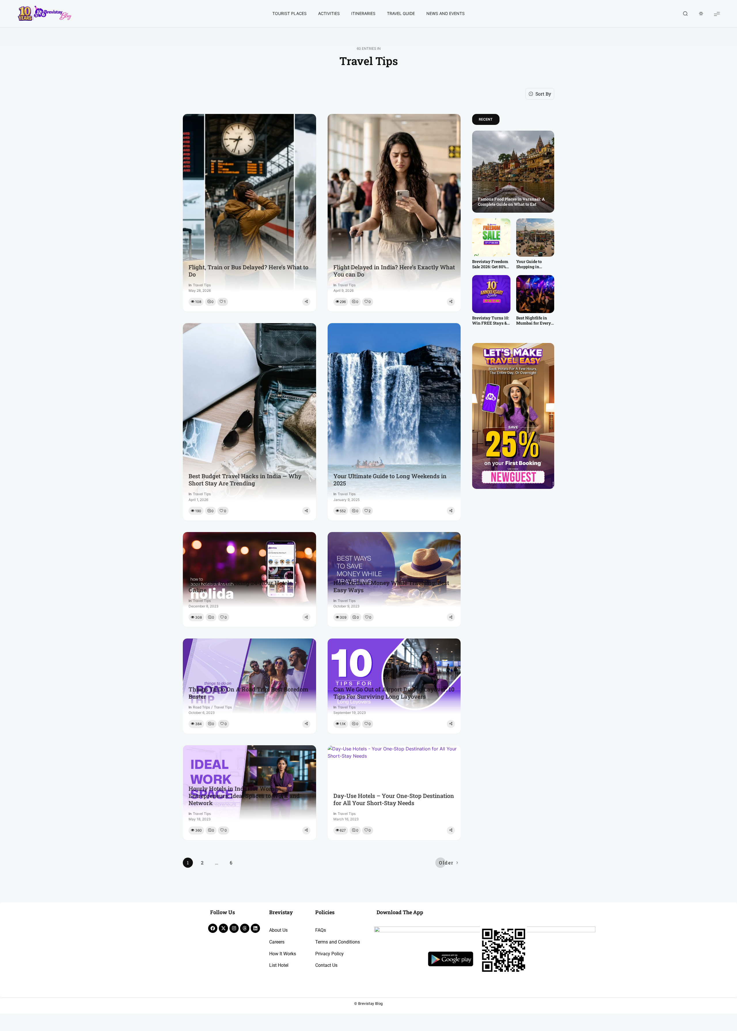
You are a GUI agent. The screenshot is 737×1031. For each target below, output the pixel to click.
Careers (276, 942)
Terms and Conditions (337, 942)
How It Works (282, 953)
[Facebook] (212, 928)
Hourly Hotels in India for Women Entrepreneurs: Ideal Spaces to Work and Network (244, 796)
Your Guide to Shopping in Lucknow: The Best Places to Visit (534, 264)
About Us (278, 930)
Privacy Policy (329, 953)
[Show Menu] (717, 13)
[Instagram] (234, 928)
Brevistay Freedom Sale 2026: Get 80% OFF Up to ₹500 (490, 264)
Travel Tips (202, 285)
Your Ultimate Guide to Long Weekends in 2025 (390, 479)
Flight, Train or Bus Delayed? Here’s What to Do (248, 271)
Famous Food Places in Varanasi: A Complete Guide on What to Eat (511, 202)
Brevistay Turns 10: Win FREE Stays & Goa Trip (490, 320)
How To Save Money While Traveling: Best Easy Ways (391, 586)
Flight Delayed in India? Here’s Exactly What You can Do (394, 271)
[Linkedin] (255, 928)
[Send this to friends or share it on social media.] (306, 302)
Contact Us (326, 965)
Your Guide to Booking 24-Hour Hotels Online (240, 586)
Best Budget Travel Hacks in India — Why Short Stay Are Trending (245, 479)
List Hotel (278, 965)
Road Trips (201, 707)
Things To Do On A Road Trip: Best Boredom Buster (248, 693)
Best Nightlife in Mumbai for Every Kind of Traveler (533, 320)
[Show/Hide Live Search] (685, 14)
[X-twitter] (223, 928)
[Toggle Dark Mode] (701, 14)
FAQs (320, 930)
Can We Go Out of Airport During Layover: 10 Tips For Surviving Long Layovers (393, 693)
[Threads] (244, 928)
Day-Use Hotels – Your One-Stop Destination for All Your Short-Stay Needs (393, 799)
